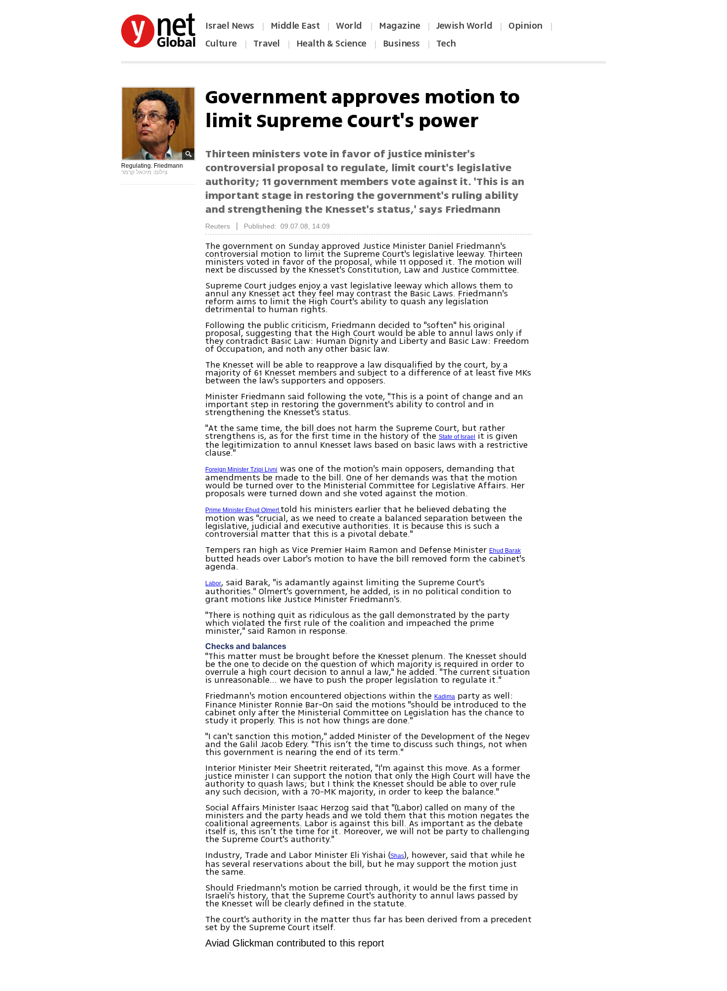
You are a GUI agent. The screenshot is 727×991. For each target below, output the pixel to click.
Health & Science (331, 43)
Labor (213, 583)
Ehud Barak (505, 550)
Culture (221, 43)
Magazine (399, 26)
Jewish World (464, 26)
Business (401, 43)
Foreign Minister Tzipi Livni (241, 469)
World (350, 26)
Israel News (229, 26)
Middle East (295, 26)
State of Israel (457, 436)
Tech (446, 43)
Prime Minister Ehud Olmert (242, 510)
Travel (266, 43)
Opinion (525, 26)
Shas (397, 855)
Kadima (444, 696)
